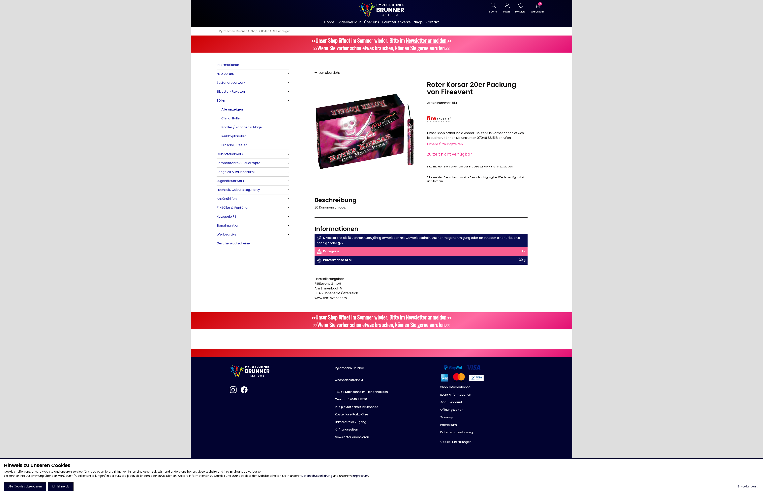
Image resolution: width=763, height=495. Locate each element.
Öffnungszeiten (346, 429)
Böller (265, 31)
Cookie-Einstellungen (456, 442)
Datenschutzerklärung (316, 476)
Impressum (360, 476)
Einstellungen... (748, 486)
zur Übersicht (329, 72)
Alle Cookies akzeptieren (25, 486)
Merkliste (520, 11)
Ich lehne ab (60, 486)
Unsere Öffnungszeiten (445, 144)
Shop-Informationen (455, 387)
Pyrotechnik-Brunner (233, 31)
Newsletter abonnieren (352, 437)
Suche (493, 11)
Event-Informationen (455, 394)
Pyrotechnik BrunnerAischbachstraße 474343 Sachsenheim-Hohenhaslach (361, 380)
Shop (254, 31)
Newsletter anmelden (426, 40)
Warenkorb (537, 11)
